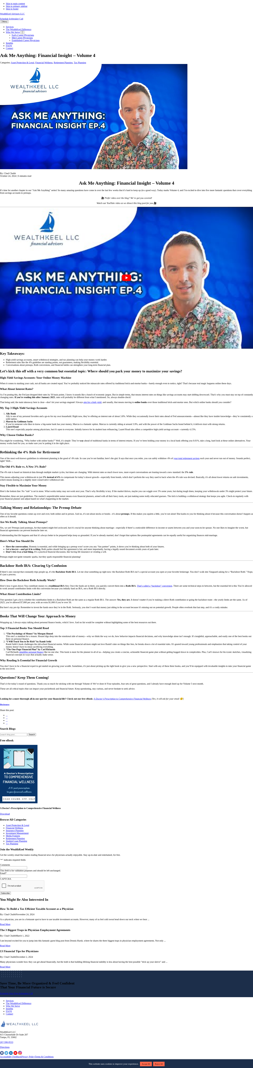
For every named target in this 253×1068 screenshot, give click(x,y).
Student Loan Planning (16, 841)
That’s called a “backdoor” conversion (154, 586)
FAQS (9, 1011)
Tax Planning (80, 62)
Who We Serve (13, 1006)
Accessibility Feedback (10, 1056)
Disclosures (4, 704)
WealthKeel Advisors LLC (12, 14)
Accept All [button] (146, 1064)
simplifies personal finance (31, 652)
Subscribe (5, 893)
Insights (9, 1008)
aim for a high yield (92, 402)
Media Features (13, 836)
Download (5, 814)
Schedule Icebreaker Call (11, 19)
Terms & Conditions (44, 1056)
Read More (5, 924)
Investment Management (17, 833)
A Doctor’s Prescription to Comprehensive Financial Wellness (122, 699)
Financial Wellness (44, 62)
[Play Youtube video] (126, 278)
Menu (5, 22)
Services (10, 1000)
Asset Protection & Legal (22, 62)
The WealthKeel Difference (18, 1003)
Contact (9, 1014)
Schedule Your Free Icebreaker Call (16, 993)
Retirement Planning (63, 62)
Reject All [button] (159, 1064)
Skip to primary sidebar (16, 6)
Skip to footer (12, 9)
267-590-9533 (6, 1042)
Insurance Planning (15, 830)
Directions (5, 1047)
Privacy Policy (28, 1056)
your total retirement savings (186, 458)
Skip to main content (15, 3)
